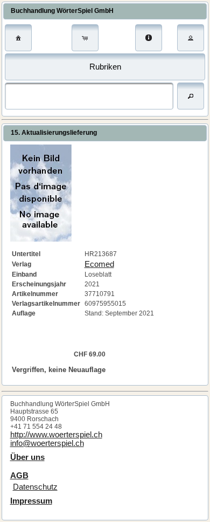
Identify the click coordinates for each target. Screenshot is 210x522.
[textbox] (89, 96)
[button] (18, 37)
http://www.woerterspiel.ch (56, 434)
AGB (19, 475)
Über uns (27, 457)
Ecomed (99, 264)
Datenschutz (35, 487)
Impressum (31, 501)
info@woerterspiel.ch (47, 443)
